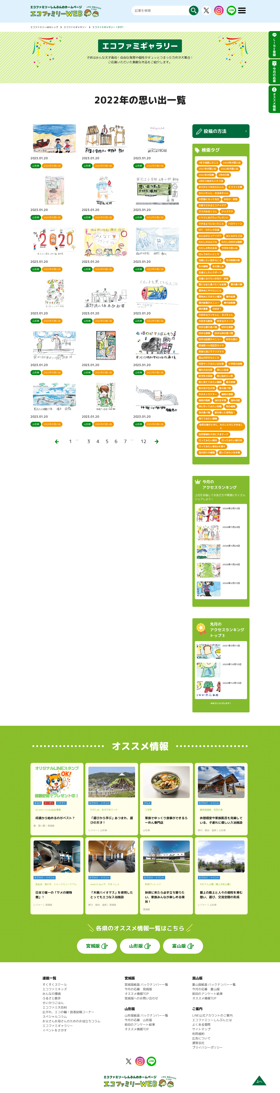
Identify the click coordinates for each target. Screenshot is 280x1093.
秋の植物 (230, 406)
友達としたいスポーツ (210, 272)
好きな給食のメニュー (210, 339)
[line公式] (151, 1064)
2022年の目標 (206, 174)
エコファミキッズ (54, 989)
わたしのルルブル (208, 242)
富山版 (179, 946)
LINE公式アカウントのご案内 (212, 1015)
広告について (201, 1038)
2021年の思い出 (207, 168)
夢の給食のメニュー (209, 302)
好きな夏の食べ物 (208, 327)
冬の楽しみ (218, 266)
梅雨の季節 (227, 394)
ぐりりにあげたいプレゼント (213, 217)
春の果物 (230, 382)
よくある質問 (201, 1024)
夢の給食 (230, 296)
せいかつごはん (53, 1003)
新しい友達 (222, 369)
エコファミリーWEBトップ (44, 27)
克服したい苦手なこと (210, 260)
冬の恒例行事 (233, 260)
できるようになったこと (211, 223)
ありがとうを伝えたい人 (211, 187)
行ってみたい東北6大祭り (212, 446)
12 (143, 441)
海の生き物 (220, 400)
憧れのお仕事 (205, 369)
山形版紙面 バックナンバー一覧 (146, 1015)
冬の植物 (203, 266)
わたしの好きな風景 (232, 242)
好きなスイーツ (225, 321)
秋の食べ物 (204, 412)
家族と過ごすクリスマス (211, 351)
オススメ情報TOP (137, 994)
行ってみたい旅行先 (232, 440)
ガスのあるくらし (208, 211)
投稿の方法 (215, 131)
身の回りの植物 (207, 452)
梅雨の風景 (204, 400)
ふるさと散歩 (51, 998)
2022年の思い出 (229, 168)
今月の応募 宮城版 (138, 989)
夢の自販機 (229, 302)
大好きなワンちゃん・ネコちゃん (216, 315)
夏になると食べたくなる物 (212, 284)
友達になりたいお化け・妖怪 (213, 278)
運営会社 (198, 1043)
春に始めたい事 (225, 376)
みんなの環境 (51, 994)
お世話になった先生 (209, 199)
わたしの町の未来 (208, 248)
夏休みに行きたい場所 (210, 296)
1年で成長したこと (208, 162)
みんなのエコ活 (234, 235)
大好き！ (217, 308)
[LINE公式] (231, 13)
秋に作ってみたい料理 (210, 406)
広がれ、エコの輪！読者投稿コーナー (68, 1012)
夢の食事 (203, 308)
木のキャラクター (208, 394)
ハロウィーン (235, 223)
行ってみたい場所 (208, 440)
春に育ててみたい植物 (210, 382)
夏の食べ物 (236, 284)
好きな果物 (204, 333)
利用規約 (198, 1034)
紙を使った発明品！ (225, 412)
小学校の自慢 (235, 363)
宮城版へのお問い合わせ (141, 998)
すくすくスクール (54, 984)
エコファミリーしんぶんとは (212, 1020)
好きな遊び (232, 339)
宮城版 (93, 946)
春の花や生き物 (207, 388)
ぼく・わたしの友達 (209, 229)
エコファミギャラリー (75, 27)
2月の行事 (223, 174)
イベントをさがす (54, 1030)
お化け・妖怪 (231, 199)
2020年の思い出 (232, 162)
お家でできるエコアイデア (212, 205)
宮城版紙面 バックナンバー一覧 (146, 984)
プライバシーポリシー (207, 1047)
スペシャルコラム (54, 1016)
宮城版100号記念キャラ (211, 345)
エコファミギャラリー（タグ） (108, 27)
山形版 (136, 946)
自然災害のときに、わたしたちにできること (221, 426)
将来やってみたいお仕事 (211, 363)
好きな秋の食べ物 (224, 333)
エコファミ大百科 (54, 1007)
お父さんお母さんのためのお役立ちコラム (71, 1021)
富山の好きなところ (209, 357)
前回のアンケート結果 (140, 1024)
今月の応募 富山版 (206, 989)
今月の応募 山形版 (138, 1020)
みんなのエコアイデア (210, 235)
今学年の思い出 (230, 248)
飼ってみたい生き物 (229, 452)
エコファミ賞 (235, 187)
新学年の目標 (205, 376)
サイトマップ (201, 1029)
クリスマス (227, 211)
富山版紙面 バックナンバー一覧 (214, 984)
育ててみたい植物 (208, 418)
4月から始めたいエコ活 (211, 181)
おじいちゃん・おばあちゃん (213, 193)
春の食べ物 (225, 388)
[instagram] (219, 13)
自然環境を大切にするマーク (213, 434)
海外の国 (235, 400)
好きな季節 (227, 327)
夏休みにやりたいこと (210, 290)
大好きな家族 (205, 321)
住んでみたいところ (209, 254)
